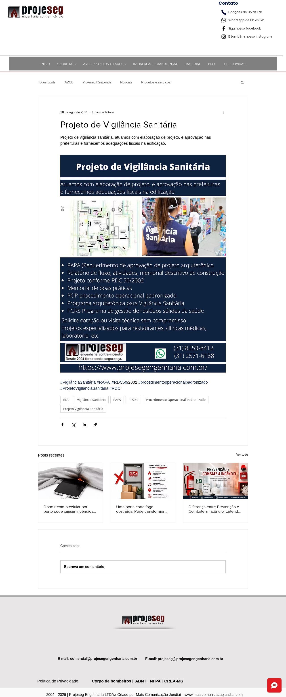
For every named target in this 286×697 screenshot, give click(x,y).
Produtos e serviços (155, 82)
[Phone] (224, 12)
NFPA (156, 681)
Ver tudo (242, 454)
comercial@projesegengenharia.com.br (103, 659)
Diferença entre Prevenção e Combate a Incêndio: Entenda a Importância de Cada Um (214, 509)
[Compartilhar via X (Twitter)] (73, 425)
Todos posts (47, 82)
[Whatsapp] (224, 20)
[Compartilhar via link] (95, 425)
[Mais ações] (223, 112)
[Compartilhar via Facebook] (62, 425)
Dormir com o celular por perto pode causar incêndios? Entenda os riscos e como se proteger (69, 509)
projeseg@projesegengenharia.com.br (190, 659)
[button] (242, 82)
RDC (66, 399)
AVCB (69, 82)
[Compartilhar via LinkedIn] (84, 425)
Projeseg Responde (96, 82)
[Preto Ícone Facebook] (224, 28)
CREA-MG (173, 681)
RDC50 (133, 399)
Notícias (126, 82)
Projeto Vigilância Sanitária (83, 409)
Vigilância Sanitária (91, 399)
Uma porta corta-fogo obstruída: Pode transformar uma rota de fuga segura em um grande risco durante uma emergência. (142, 509)
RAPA (117, 399)
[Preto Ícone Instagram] (224, 37)
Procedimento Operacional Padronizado (176, 399)
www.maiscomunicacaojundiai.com (214, 695)
